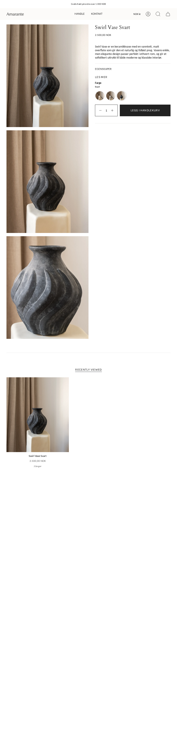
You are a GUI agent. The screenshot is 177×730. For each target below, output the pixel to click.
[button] (79, 14)
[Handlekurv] (168, 14)
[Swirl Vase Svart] (37, 414)
